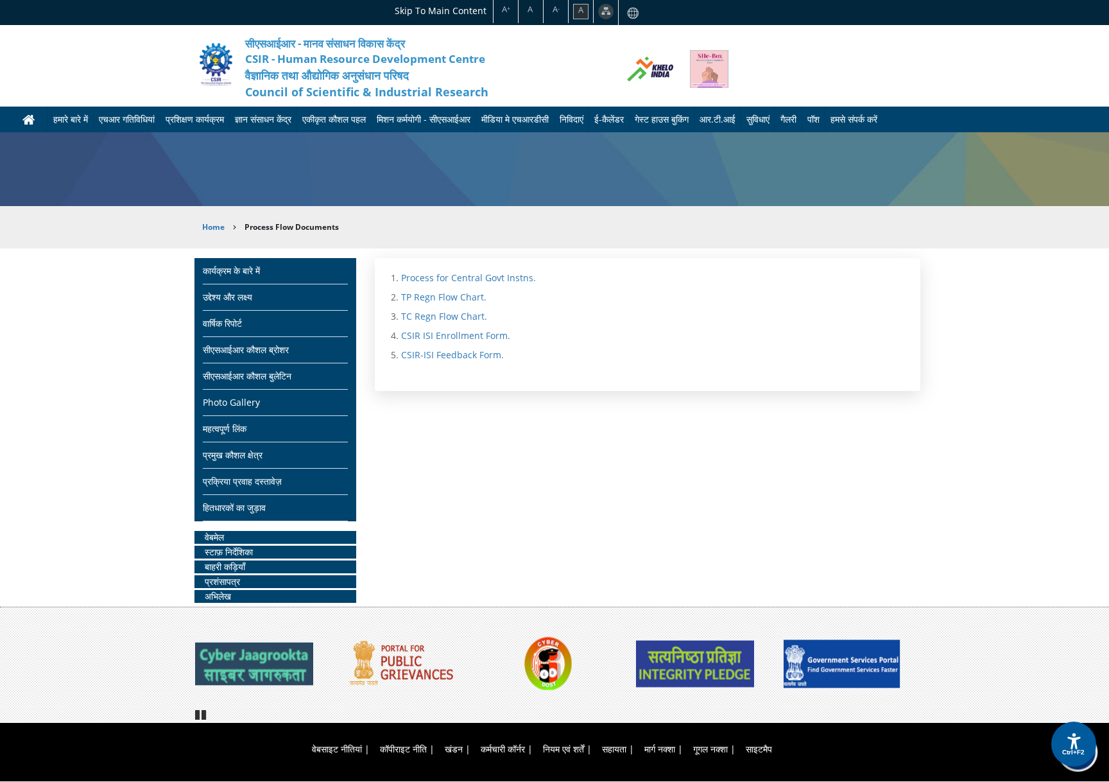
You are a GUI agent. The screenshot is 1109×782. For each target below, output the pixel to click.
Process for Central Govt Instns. (468, 278)
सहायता (614, 749)
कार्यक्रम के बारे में (231, 271)
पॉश (813, 119)
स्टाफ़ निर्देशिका (229, 552)
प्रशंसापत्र (222, 581)
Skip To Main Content (440, 10)
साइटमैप (759, 749)
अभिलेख (218, 596)
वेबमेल (214, 537)
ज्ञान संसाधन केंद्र (263, 119)
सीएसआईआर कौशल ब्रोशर (246, 349)
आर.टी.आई (717, 119)
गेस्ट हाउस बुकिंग (662, 119)
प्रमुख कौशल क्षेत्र (232, 455)
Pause (201, 713)
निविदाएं (571, 119)
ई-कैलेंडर (609, 119)
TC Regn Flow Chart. (444, 316)
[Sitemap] (606, 11)
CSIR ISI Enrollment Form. (455, 335)
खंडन (454, 749)
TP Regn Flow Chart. (443, 297)
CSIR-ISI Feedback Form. (452, 355)
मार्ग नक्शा (659, 749)
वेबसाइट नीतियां (337, 749)
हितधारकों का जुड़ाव (234, 507)
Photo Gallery (231, 402)
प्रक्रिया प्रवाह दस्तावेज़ (242, 481)
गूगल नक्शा (710, 749)
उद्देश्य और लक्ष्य (227, 297)
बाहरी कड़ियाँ (225, 566)
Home (213, 227)
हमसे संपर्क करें (853, 119)
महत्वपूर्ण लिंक (224, 428)
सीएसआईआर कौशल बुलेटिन (247, 376)
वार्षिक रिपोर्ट (222, 323)
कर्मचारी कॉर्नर (503, 749)
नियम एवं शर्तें (563, 749)
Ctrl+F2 (1073, 752)
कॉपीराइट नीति (403, 749)
